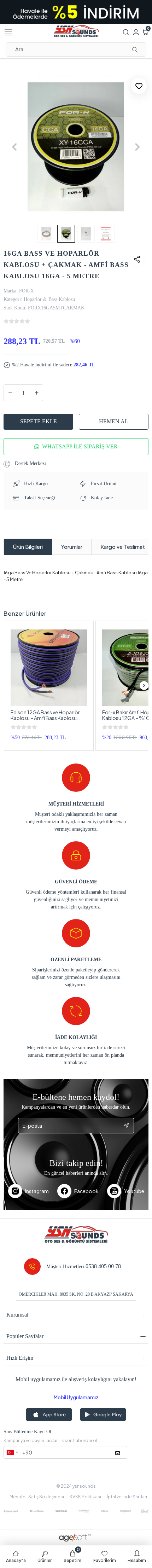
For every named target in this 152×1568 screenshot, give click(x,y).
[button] (14, 146)
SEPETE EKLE (38, 421)
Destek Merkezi (29, 463)
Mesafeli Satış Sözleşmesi (37, 1496)
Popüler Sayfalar (24, 1336)
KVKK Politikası (85, 1496)
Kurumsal (17, 1315)
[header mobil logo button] (76, 30)
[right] (144, 685)
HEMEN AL (113, 421)
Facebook (86, 1191)
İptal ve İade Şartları (127, 1496)
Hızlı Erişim (19, 1358)
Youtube (134, 1191)
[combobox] (12, 1452)
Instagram (37, 1191)
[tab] (28, 547)
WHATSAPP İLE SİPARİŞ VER (80, 446)
